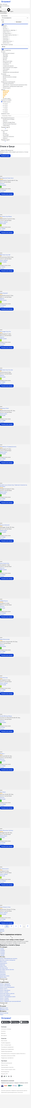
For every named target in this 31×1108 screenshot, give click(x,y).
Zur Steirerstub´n (4, 868)
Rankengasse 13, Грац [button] (5, 449)
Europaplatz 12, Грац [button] (5, 680)
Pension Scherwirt (5, 525)
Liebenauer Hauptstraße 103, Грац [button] (8, 641)
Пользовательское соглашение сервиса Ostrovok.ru (13, 1053)
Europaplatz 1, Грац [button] (5, 565)
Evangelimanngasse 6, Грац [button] (7, 489)
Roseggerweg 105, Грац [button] (6, 832)
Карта (5, 13)
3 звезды (2, 952)
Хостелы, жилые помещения (7, 960)
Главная (2, 929)
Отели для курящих (5, 995)
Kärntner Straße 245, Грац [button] (6, 794)
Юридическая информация (7, 1049)
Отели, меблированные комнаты (8, 958)
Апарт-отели (3, 966)
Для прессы (4, 1035)
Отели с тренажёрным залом (7, 996)
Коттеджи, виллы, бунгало (7, 969)
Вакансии (3, 1033)
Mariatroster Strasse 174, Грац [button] (7, 909)
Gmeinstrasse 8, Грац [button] (5, 372)
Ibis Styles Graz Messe (6, 216)
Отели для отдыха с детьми (7, 993)
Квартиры (2, 964)
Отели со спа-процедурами (7, 987)
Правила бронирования (6, 1051)
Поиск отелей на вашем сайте (8, 1069)
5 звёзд (2, 948)
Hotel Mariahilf (4, 293)
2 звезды (2, 953)
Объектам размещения (6, 1063)
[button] (15, 5)
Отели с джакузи (4, 999)
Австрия (2, 931)
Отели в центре (4, 1013)
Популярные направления (7, 1047)
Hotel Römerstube (5, 639)
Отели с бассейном (5, 990)
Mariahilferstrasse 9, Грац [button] (6, 295)
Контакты (3, 1031)
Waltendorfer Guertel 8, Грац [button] (7, 218)
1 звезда (2, 955)
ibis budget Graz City (5, 331)
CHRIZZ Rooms (4, 601)
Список (2, 13)
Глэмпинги (2, 972)
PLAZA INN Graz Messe (6, 716)
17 (27, 926)
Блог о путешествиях (6, 1045)
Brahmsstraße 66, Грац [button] (6, 756)
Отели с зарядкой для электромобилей (10, 1001)
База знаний (4, 1040)
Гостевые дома (4, 968)
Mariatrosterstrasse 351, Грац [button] (7, 410)
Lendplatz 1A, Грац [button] (4, 603)
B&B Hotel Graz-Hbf (5, 255)
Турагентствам (4, 1065)
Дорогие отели (4, 1008)
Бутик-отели (3, 977)
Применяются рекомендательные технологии (12, 1092)
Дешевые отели (4, 1009)
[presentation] (15, 17)
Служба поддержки (5, 1042)
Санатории (3, 974)
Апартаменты (3, 963)
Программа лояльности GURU (8, 1055)
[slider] (3, 24)
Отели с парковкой (5, 984)
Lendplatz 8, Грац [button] (4, 871)
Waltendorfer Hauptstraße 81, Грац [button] (9, 180)
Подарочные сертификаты (7, 1057)
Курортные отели (4, 976)
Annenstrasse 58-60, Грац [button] (6, 257)
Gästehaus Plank (4, 408)
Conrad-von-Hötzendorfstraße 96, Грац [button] (10, 717)
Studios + (2, 753)
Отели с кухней (4, 992)
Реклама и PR (4, 1073)
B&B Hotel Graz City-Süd (6, 370)
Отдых (1, 1014)
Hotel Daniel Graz (4, 563)
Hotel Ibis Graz (4, 677)
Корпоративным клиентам (7, 1067)
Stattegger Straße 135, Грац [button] (7, 527)
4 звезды (2, 950)
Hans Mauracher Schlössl (6, 830)
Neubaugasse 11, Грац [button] (5, 334)
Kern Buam (3, 792)
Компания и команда (6, 1029)
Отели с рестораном (5, 985)
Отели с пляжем (4, 998)
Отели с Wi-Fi (3, 988)
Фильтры (3, 11)
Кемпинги (2, 971)
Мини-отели (3, 961)
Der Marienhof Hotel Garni (7, 178)
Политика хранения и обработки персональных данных (14, 1090)
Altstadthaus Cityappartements (8, 446)
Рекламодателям (5, 1071)
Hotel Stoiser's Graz (5, 907)
